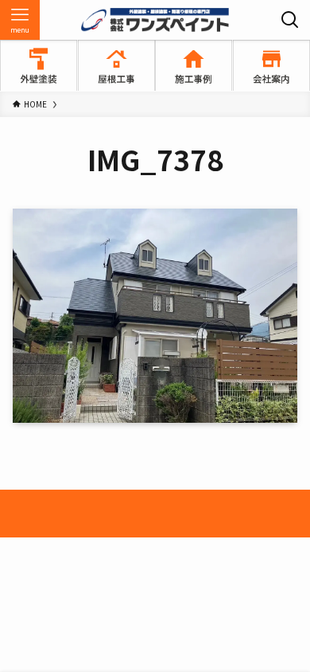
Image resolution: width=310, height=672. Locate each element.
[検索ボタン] (290, 20)
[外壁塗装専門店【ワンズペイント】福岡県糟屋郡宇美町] (155, 20)
